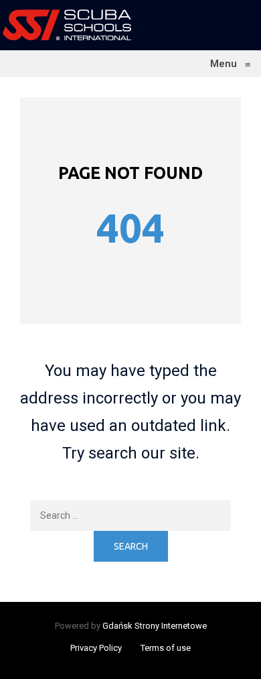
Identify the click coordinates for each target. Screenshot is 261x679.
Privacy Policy (96, 648)
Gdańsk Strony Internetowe (154, 626)
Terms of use (166, 648)
